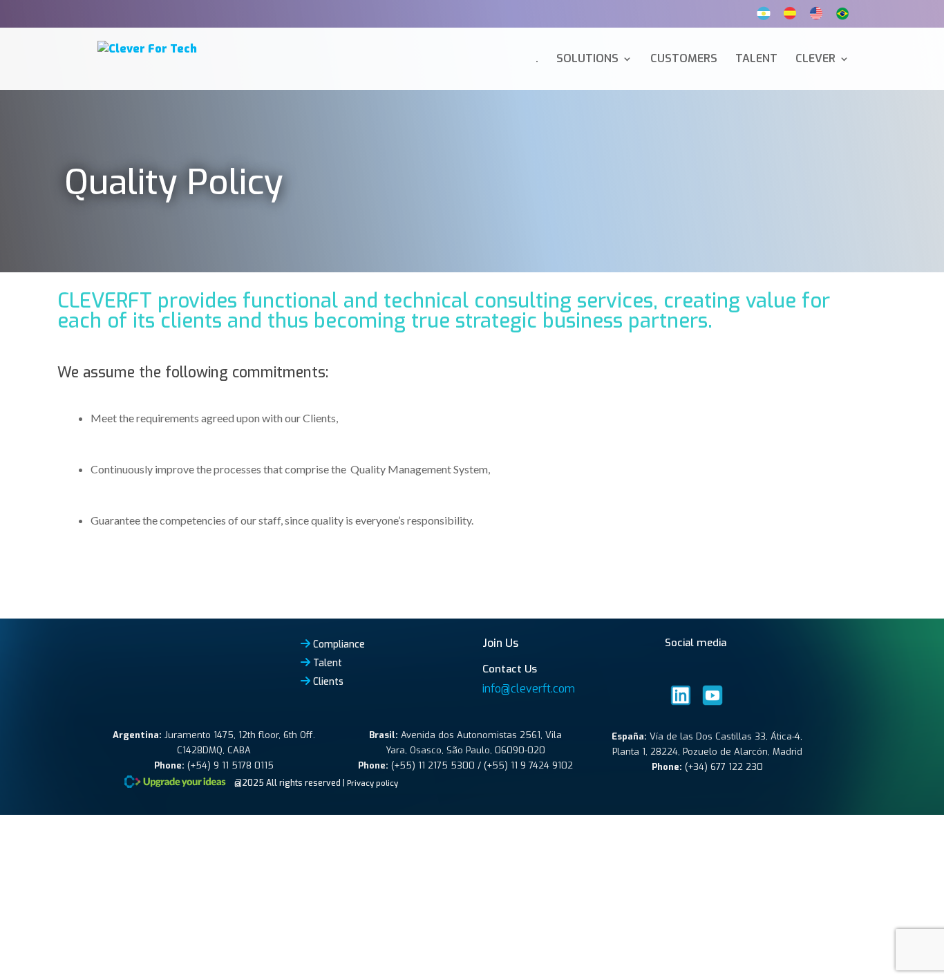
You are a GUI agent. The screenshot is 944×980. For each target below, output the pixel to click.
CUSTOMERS (683, 60)
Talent (327, 663)
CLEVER (815, 60)
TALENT (756, 60)
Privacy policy (372, 783)
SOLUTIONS (587, 60)
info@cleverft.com (528, 688)
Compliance (339, 644)
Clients (328, 681)
